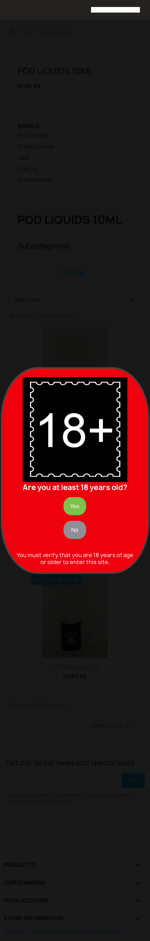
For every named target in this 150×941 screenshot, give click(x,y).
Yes (75, 506)
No (74, 530)
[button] (11, 10)
